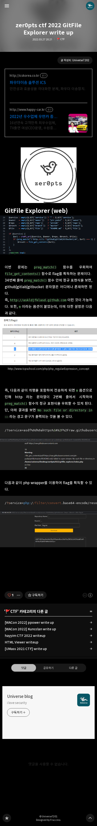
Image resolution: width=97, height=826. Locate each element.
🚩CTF (61, 39)
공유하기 (48, 668)
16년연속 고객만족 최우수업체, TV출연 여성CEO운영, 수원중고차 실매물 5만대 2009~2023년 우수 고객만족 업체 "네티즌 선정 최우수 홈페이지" (34, 126)
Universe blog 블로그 (6, 818)
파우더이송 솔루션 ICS (28, 82)
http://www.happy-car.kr (27, 110)
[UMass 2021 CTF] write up (26, 648)
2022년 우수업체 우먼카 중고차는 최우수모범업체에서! (33, 116)
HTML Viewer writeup (21, 642)
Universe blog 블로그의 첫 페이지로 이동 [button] (48, 5)
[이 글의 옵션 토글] (19, 595)
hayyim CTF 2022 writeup (25, 635)
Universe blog (20, 696)
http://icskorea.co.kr (24, 76)
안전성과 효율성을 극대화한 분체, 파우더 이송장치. (47, 89)
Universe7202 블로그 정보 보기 (90, 5)
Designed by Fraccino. (48, 820)
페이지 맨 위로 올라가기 (90, 818)
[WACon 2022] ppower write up (29, 622)
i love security (17, 703)
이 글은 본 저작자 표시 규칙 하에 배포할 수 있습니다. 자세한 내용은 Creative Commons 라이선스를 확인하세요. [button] (87, 595)
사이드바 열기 (6, 5)
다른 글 (73, 668)
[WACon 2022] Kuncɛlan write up (30, 629)
